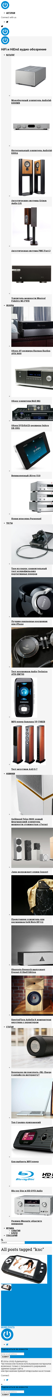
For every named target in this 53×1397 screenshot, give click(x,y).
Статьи (10, 1027)
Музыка (10, 1228)
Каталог (10, 55)
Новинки (10, 773)
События (15, 1230)
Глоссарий (11, 1235)
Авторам (10, 13)
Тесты (9, 523)
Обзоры (10, 305)
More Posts (8, 1327)
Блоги (14, 1233)
